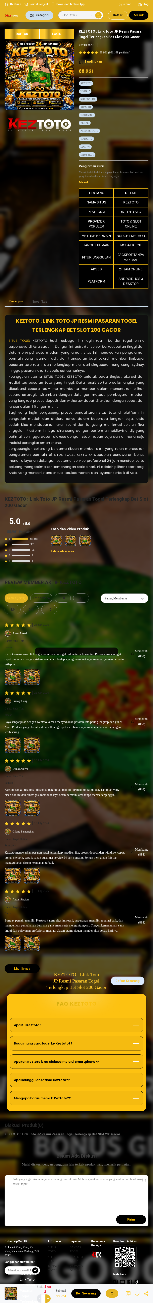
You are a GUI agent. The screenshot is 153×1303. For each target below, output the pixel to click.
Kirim (131, 1219)
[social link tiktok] (136, 1282)
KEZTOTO (85, 83)
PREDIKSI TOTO (89, 131)
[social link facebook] (129, 1282)
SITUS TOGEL (19, 340)
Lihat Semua (22, 968)
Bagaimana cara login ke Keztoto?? (43, 1043)
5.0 (63, 598)
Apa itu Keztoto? (27, 1025)
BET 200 (84, 123)
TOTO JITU (86, 138)
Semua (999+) (16, 598)
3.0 (13, 609)
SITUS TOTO (52, 1249)
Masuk (139, 15)
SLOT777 (85, 146)
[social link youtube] (122, 1282)
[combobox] (124, 598)
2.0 (31, 609)
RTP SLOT (85, 107)
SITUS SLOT (87, 154)
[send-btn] (35, 1270)
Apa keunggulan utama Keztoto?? (42, 1080)
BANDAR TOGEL (54, 1268)
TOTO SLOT (86, 115)
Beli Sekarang (86, 1293)
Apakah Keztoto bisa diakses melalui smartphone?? (56, 1061)
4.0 (81, 598)
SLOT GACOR (88, 99)
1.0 (49, 609)
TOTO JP (85, 91)
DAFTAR (22, 34)
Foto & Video (41, 598)
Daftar (118, 15)
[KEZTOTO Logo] (13, 15)
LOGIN (56, 34)
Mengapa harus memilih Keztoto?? (42, 1098)
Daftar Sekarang (128, 981)
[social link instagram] (115, 1282)
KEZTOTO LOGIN (76, 1259)
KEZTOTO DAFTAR (76, 1268)
